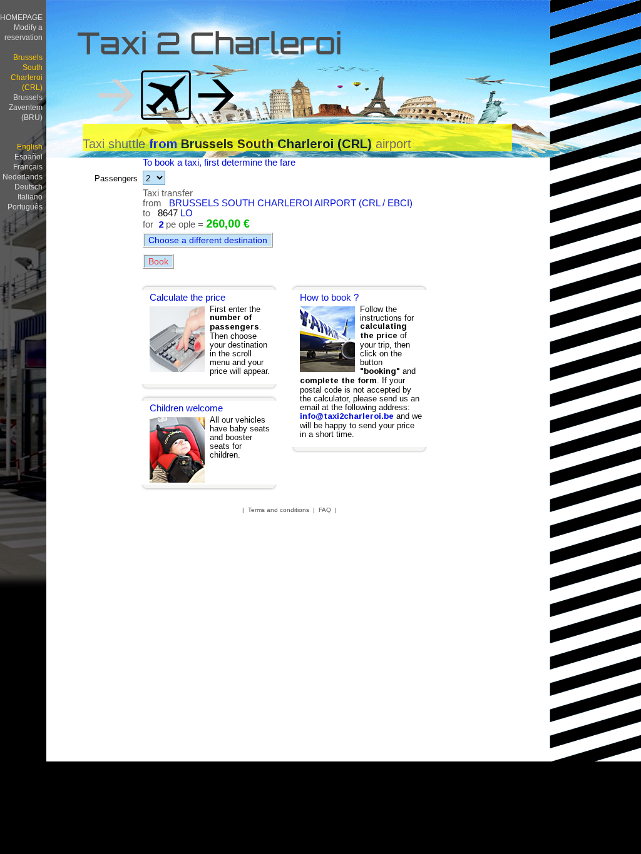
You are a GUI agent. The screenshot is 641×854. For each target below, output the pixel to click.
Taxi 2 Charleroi (209, 47)
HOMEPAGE (21, 17)
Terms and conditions (278, 510)
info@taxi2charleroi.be (347, 416)
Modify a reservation (23, 32)
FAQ (325, 510)
